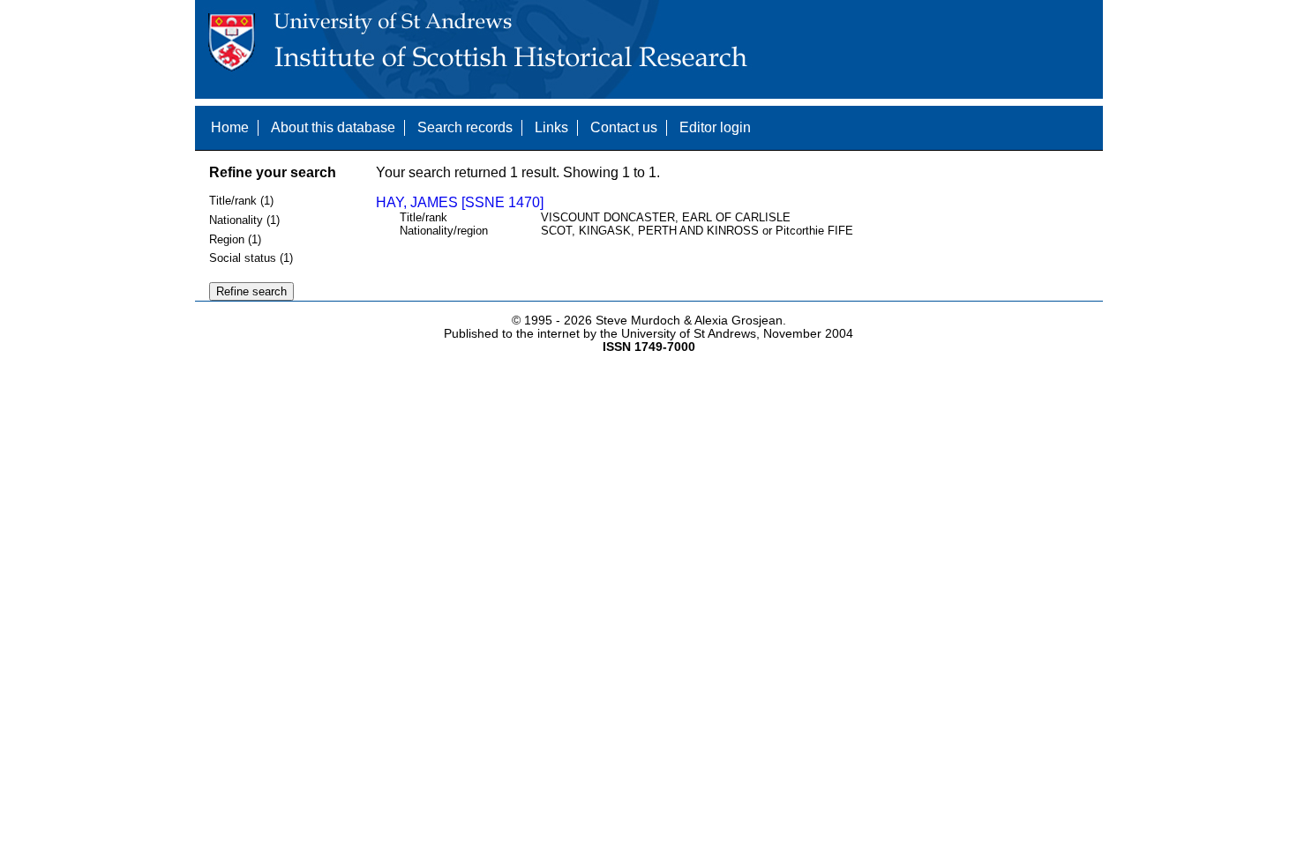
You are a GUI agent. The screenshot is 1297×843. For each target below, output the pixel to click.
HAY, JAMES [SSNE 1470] (460, 202)
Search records (465, 127)
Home (230, 127)
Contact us (623, 127)
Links (551, 127)
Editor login (715, 127)
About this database (333, 127)
